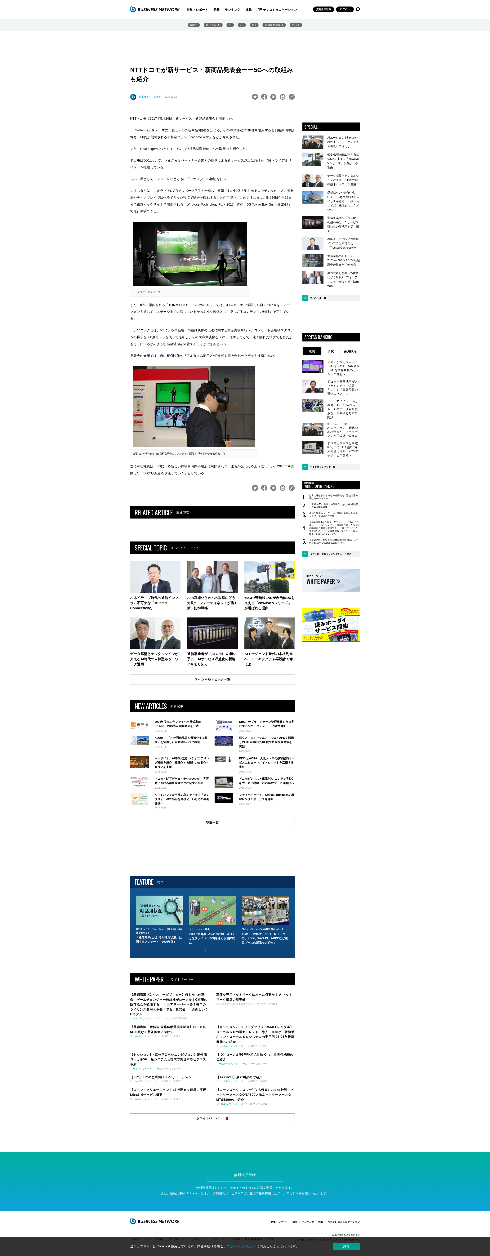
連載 (249, 9)
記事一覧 (212, 822)
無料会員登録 (323, 9)
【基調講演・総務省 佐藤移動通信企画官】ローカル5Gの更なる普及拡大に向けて (333, 541)
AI (230, 25)
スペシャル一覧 (318, 298)
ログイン (345, 9)
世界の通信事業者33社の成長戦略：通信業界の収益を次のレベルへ (333, 497)
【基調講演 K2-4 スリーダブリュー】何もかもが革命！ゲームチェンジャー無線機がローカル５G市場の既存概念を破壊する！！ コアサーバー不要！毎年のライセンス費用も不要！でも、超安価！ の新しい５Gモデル (334, 528)
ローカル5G (213, 25)
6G (242, 25)
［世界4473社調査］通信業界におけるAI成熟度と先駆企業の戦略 (333, 506)
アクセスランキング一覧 (322, 467)
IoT (254, 25)
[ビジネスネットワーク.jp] (155, 9)
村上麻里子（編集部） (151, 96)
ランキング (232, 9)
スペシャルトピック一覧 (212, 679)
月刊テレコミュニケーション (277, 9)
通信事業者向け (274, 25)
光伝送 (296, 25)
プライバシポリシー (241, 1246)
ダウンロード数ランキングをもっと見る (330, 554)
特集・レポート (197, 9)
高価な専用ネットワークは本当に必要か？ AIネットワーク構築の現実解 (333, 515)
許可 (346, 1246)
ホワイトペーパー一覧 (212, 1118)
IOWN (194, 25)
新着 (216, 9)
